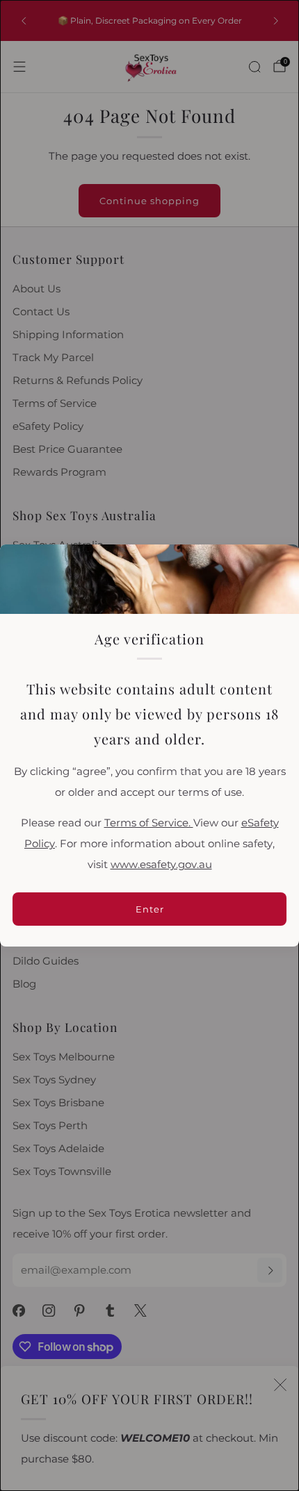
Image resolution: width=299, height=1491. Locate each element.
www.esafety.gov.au (161, 864)
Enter (150, 909)
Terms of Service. (148, 823)
